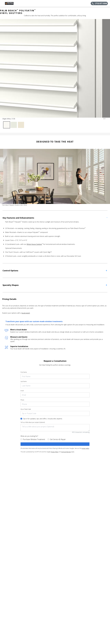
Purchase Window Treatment (34, 439)
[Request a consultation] (55, 444)
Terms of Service (66, 452)
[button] (2, 3)
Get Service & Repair (58, 439)
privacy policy (85, 448)
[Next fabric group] (106, 118)
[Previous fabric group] (101, 118)
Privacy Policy (54, 452)
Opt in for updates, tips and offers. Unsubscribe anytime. (42, 419)
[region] (55, 68)
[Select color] (6, 125)
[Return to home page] (11, 3)
